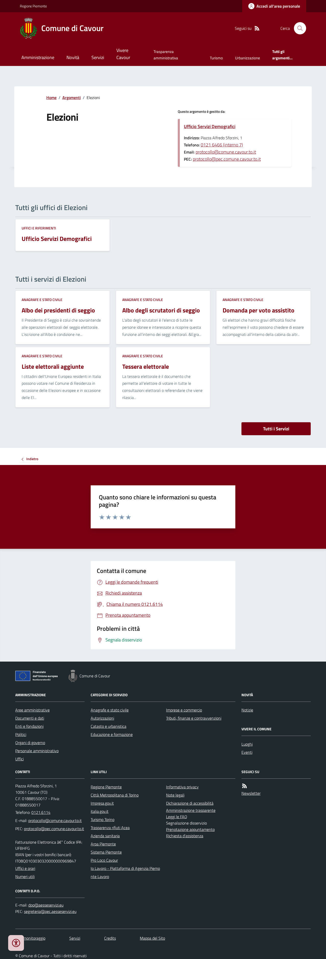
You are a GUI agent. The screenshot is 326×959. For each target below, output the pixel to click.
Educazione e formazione (112, 734)
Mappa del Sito (152, 938)
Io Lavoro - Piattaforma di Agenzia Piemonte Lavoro (125, 872)
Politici (20, 734)
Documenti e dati (29, 718)
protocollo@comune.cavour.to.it (226, 151)
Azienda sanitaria (105, 836)
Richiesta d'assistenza (184, 836)
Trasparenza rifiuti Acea (110, 828)
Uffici (19, 759)
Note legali (175, 795)
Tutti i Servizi (276, 428)
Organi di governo (30, 742)
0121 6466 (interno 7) (222, 144)
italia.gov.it (99, 811)
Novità (72, 57)
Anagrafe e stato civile (42, 299)
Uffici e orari (25, 868)
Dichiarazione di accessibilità (189, 803)
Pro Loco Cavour (104, 860)
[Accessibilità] (16, 943)
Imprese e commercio (184, 710)
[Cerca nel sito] (298, 28)
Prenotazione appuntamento (190, 829)
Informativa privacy (182, 787)
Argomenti (71, 97)
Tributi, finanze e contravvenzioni (193, 718)
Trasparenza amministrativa (166, 55)
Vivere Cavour (123, 54)
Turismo (216, 58)
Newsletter (251, 793)
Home (51, 97)
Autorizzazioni (102, 718)
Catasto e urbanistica (108, 726)
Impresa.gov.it (102, 803)
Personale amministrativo (37, 751)
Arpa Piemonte (103, 844)
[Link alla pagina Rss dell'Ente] (244, 786)
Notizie (247, 710)
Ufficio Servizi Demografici (209, 126)
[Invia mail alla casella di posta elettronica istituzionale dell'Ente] (55, 820)
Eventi (246, 752)
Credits (110, 938)
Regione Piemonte (33, 6)
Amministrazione (37, 57)
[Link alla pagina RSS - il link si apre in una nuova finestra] (257, 28)
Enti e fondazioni (29, 726)
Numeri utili (25, 876)
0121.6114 (40, 812)
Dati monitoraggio (30, 938)
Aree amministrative (32, 710)
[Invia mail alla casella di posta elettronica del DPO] (45, 905)
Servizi (97, 57)
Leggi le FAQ (176, 817)
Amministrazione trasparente (190, 810)
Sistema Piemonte (106, 852)
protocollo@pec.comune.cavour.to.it (227, 159)
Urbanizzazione (247, 58)
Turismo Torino (102, 819)
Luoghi (247, 744)
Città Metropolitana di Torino (115, 795)
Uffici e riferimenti (39, 228)
